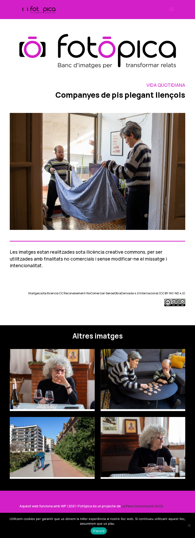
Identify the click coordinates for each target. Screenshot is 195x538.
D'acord (99, 531)
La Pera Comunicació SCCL (143, 506)
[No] (189, 525)
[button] (172, 12)
